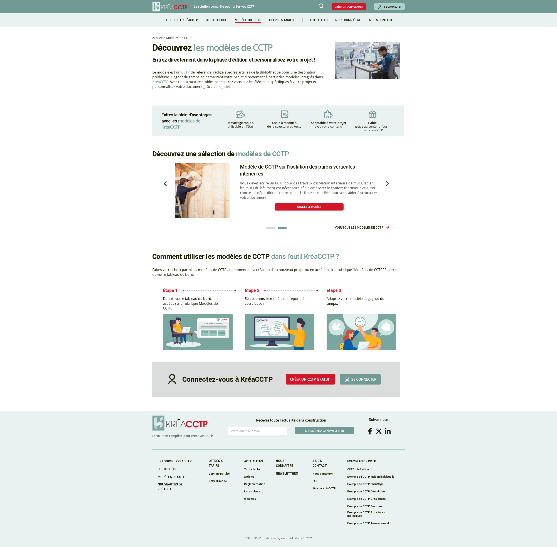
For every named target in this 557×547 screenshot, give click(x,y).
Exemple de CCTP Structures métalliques (366, 514)
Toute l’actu (252, 469)
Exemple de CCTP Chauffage (365, 484)
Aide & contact (319, 463)
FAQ (314, 481)
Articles (249, 476)
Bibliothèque (216, 20)
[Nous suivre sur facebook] (371, 431)
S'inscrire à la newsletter (324, 431)
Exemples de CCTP (361, 461)
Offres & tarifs (281, 20)
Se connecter (392, 6)
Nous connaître (348, 20)
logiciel (224, 86)
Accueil (157, 38)
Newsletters (287, 473)
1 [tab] (270, 228)
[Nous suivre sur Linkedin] (388, 431)
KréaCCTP (160, 81)
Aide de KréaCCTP (324, 488)
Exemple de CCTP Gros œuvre (366, 498)
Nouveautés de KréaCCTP (170, 486)
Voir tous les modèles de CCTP (359, 227)
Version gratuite (219, 473)
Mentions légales (275, 538)
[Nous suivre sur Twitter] (380, 431)
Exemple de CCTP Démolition (366, 491)
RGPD (257, 538)
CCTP (185, 72)
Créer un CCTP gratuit (349, 6)
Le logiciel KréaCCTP (181, 20)
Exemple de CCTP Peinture (364, 506)
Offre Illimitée (218, 481)
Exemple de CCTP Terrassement (368, 523)
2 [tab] (282, 228)
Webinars (250, 498)
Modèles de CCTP (248, 20)
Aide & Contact (381, 20)
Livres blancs (252, 491)
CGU (247, 538)
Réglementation (254, 484)
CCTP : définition (358, 469)
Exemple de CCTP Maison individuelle (370, 476)
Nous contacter (322, 473)
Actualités (318, 20)
